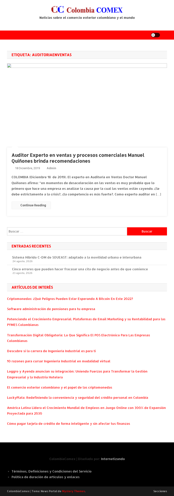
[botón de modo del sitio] (155, 35)
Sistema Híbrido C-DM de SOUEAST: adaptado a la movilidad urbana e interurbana (76, 257)
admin (51, 168)
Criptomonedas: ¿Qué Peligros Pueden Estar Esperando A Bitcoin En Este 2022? (70, 299)
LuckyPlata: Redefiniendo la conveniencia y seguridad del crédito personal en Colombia (77, 397)
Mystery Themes (73, 491)
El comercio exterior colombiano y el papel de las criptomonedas (59, 387)
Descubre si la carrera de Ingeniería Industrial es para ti (51, 351)
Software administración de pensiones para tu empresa (51, 309)
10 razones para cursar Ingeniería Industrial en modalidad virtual (58, 361)
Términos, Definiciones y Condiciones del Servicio (52, 471)
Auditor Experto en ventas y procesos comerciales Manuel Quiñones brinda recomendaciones (78, 158)
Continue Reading (33, 205)
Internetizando (113, 459)
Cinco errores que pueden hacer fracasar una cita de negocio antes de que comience (80, 269)
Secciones (160, 491)
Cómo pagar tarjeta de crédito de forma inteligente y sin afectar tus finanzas (68, 423)
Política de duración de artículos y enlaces (46, 477)
